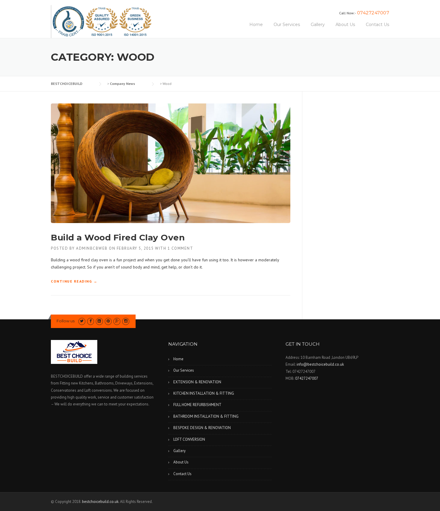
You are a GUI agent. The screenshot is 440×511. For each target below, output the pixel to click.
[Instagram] (125, 321)
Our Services (287, 24)
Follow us (66, 320)
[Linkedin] (99, 321)
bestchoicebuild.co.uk (100, 501)
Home (256, 24)
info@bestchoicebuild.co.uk (320, 364)
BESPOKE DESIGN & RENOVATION (202, 427)
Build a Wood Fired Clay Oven (118, 237)
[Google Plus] (116, 321)
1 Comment (180, 248)
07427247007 (373, 13)
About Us (345, 24)
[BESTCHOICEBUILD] (101, 21)
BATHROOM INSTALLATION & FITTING (206, 416)
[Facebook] (90, 321)
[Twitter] (81, 321)
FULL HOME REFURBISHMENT (197, 404)
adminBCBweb (92, 248)
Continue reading (74, 281)
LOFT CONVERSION (189, 439)
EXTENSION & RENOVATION (197, 382)
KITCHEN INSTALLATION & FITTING (203, 393)
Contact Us (377, 24)
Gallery (318, 24)
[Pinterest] (108, 321)
